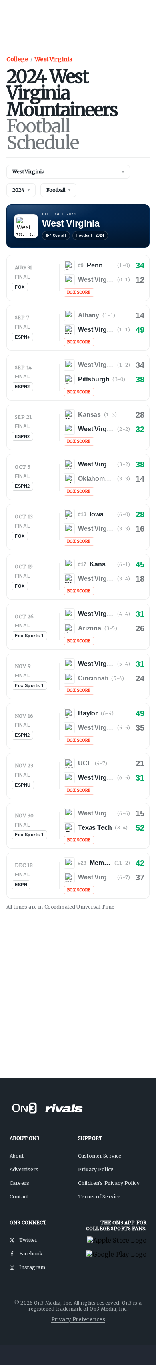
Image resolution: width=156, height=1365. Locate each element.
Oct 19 (24, 567)
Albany (88, 315)
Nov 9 (23, 666)
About (17, 1156)
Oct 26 (24, 617)
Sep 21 (23, 417)
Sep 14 (23, 368)
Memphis (100, 862)
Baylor (88, 713)
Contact (19, 1197)
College (17, 59)
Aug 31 (23, 268)
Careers (19, 1183)
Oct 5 (22, 467)
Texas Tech (95, 827)
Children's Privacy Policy (109, 1183)
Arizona (89, 628)
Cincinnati (93, 678)
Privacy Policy (95, 1169)
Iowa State (102, 514)
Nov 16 (24, 716)
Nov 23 (24, 766)
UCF (85, 763)
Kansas (89, 414)
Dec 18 (24, 865)
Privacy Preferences (78, 1319)
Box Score (79, 292)
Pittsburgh (93, 379)
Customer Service (99, 1156)
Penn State (100, 265)
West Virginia (53, 59)
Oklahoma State (96, 478)
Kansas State (102, 564)
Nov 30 (24, 816)
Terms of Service (99, 1197)
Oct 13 (24, 517)
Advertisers (24, 1169)
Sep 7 (22, 318)
